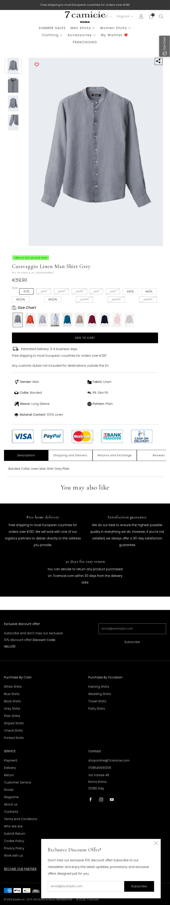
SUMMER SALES (52, 28)
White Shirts (13, 687)
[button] (164, 46)
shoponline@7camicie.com (108, 760)
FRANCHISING (85, 42)
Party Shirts (96, 709)
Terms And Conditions (20, 819)
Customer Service (17, 782)
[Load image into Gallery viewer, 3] (13, 104)
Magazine (11, 797)
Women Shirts (113, 28)
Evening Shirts (98, 687)
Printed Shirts (14, 738)
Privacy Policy (14, 848)
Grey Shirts (12, 709)
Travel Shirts (97, 701)
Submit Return (14, 834)
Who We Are (13, 826)
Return (9, 775)
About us (10, 804)
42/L (113, 291)
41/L (96, 291)
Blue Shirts (11, 694)
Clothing (50, 35)
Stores (9, 790)
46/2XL (52, 299)
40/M (79, 291)
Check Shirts (13, 731)
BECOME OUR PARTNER (20, 869)
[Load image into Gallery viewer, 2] (13, 85)
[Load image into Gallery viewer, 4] (13, 123)
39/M (61, 291)
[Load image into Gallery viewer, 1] (13, 66)
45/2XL (20, 299)
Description (26, 455)
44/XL (149, 291)
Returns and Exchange (115, 455)
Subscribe (132, 642)
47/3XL (84, 299)
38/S (44, 291)
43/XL (130, 291)
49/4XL (148, 299)
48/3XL (116, 299)
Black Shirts (12, 701)
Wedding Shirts (99, 694)
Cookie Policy (14, 841)
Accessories (80, 35)
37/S (26, 291)
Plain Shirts (12, 716)
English (123, 16)
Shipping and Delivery (70, 455)
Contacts (11, 812)
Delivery (10, 768)
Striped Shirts (14, 723)
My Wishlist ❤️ (114, 35)
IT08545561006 (99, 768)
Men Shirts (81, 28)
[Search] (161, 16)
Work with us (13, 856)
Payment (10, 760)
